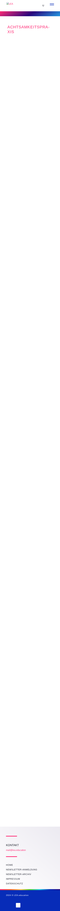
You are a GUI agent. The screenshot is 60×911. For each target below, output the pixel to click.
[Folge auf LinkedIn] (18, 905)
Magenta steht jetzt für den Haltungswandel (27, 369)
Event (12, 318)
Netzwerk (15, 67)
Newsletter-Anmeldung (21, 869)
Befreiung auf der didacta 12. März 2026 (29, 587)
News (26, 67)
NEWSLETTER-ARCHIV (18, 874)
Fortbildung (17, 256)
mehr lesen (14, 93)
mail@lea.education (16, 850)
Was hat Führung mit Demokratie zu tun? (28, 245)
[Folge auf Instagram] (10, 905)
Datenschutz (14, 883)
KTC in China (22, 178)
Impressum (13, 879)
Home (9, 865)
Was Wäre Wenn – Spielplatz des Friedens (28, 57)
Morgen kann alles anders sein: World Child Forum (30, 307)
